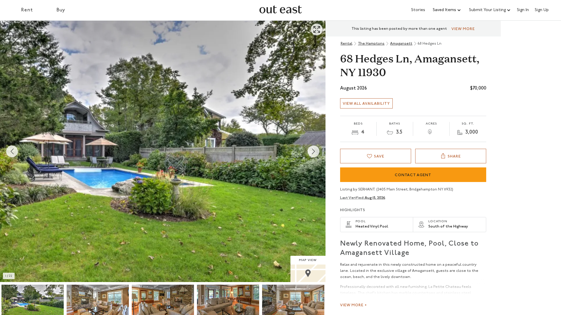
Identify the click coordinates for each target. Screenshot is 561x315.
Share (454, 156)
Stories (418, 10)
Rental (346, 44)
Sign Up (542, 10)
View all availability (366, 104)
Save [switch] (379, 156)
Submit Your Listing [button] (487, 10)
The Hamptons (371, 44)
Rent (27, 10)
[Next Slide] (313, 151)
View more (463, 29)
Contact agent (413, 175)
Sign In (523, 10)
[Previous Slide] (12, 151)
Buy (60, 10)
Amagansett (401, 44)
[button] (447, 10)
